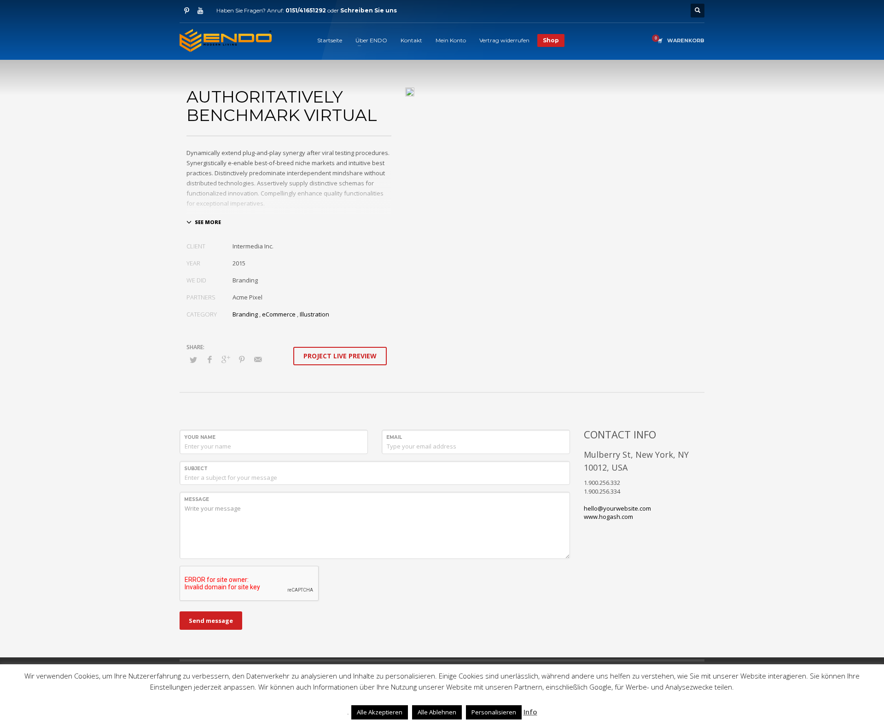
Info (530, 711)
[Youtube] (200, 10)
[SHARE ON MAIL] (258, 359)
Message (196, 499)
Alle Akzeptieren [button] (379, 712)
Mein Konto (451, 40)
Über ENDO (371, 40)
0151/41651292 (305, 10)
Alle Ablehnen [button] (437, 712)
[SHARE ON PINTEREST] (242, 359)
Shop (551, 40)
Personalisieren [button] (493, 712)
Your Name (199, 437)
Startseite (329, 40)
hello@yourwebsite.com (617, 508)
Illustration (314, 314)
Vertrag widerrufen (504, 40)
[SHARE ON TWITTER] (193, 360)
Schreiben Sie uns (368, 10)
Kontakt (411, 40)
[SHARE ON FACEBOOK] (209, 359)
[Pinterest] (186, 10)
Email (394, 437)
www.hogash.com (608, 516)
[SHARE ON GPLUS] (226, 359)
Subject (196, 469)
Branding (245, 314)
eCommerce (279, 314)
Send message (211, 620)
